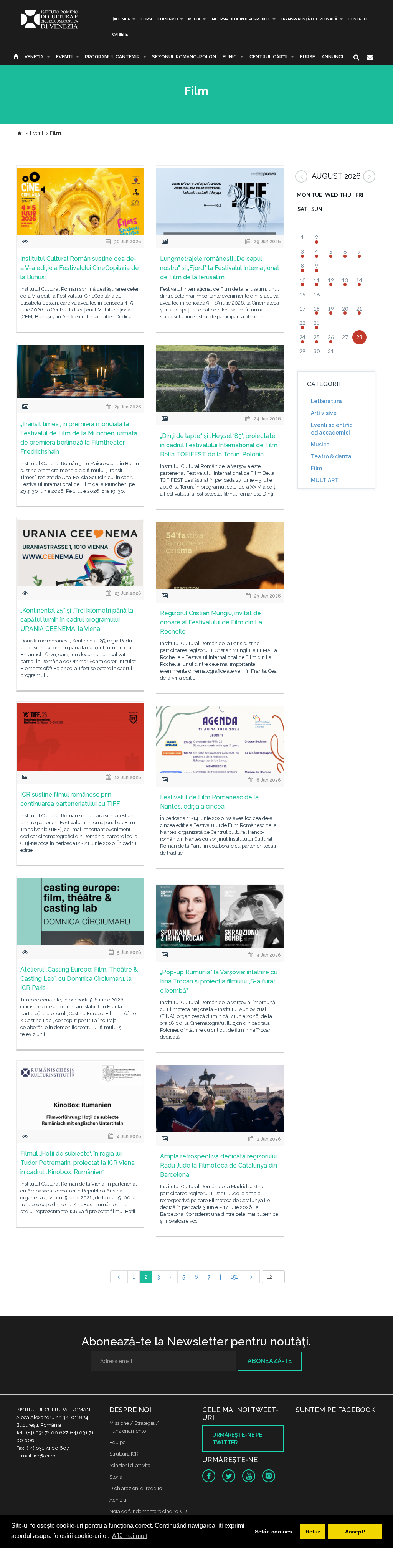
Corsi (146, 19)
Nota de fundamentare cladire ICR (148, 1511)
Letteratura (326, 401)
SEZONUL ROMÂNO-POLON (184, 56)
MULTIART (325, 480)
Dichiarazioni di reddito (135, 1488)
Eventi (64, 56)
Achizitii (118, 1500)
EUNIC (230, 56)
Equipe (117, 1442)
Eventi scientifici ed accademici (332, 429)
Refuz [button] (312, 1531)
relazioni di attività (129, 1465)
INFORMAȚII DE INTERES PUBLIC (240, 19)
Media (194, 19)
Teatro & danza (331, 456)
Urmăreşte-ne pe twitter (237, 1439)
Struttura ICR (124, 1454)
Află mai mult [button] (129, 1536)
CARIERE (120, 34)
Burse (307, 56)
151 (234, 1277)
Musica (320, 444)
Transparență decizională (309, 19)
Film (316, 468)
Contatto (358, 19)
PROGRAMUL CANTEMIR (112, 56)
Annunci (332, 56)
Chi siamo (167, 19)
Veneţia (34, 56)
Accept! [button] (355, 1531)
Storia (115, 1477)
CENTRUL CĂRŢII (268, 56)
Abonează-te (270, 1361)
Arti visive (324, 413)
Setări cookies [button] (273, 1531)
